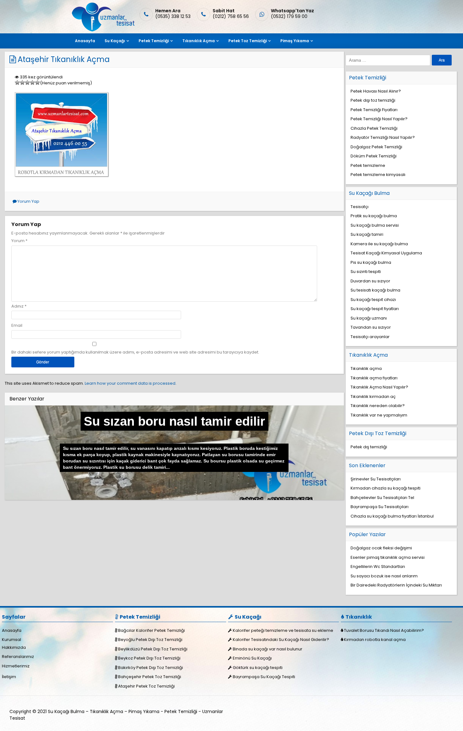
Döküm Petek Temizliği (374, 156)
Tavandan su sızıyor (371, 327)
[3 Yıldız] (27, 82)
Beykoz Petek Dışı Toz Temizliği (149, 658)
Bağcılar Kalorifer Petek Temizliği (151, 630)
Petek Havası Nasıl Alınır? (376, 91)
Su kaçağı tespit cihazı (373, 300)
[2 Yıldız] (22, 82)
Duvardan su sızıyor (370, 281)
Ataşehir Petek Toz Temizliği (146, 686)
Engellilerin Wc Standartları (378, 567)
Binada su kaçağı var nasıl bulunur (267, 649)
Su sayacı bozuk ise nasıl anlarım (384, 576)
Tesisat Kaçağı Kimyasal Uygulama (386, 253)
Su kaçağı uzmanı (369, 318)
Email (16, 325)
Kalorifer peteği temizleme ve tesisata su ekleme (283, 630)
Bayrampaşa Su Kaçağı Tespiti (264, 677)
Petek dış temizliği (369, 447)
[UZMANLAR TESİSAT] (102, 30)
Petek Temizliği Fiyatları (374, 110)
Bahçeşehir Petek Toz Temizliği (149, 677)
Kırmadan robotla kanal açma (375, 640)
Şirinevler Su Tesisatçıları (376, 479)
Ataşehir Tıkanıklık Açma (64, 59)
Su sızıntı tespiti (366, 272)
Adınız (17, 306)
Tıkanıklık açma (366, 368)
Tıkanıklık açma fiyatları (374, 378)
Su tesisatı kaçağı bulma (375, 290)
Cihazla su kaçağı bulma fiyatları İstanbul (392, 516)
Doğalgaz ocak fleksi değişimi (381, 548)
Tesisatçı (360, 207)
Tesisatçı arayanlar (370, 337)
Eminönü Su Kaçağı (252, 658)
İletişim (9, 677)
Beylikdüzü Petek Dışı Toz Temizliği (152, 649)
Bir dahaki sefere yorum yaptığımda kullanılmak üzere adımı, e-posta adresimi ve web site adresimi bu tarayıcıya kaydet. (135, 352)
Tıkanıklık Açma (198, 40)
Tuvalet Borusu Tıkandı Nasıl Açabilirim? (384, 630)
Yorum (19, 241)
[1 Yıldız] (17, 82)
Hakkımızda (14, 647)
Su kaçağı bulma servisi (375, 225)
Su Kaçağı (115, 40)
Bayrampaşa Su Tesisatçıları (380, 507)
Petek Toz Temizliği (247, 40)
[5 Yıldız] (37, 82)
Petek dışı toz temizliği (373, 100)
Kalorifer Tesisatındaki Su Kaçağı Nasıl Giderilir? (281, 640)
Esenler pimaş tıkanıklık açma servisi (388, 557)
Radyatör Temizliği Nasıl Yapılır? (383, 137)
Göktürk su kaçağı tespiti (258, 668)
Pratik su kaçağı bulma (374, 216)
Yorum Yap (28, 201)
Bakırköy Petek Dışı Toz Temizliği (150, 668)
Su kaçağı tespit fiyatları (375, 309)
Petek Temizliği (154, 40)
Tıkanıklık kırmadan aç (373, 397)
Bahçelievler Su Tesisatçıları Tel (382, 498)
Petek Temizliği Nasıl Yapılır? (379, 119)
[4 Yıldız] (32, 82)
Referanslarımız (18, 657)
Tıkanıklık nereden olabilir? (378, 406)
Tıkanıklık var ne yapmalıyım (379, 415)
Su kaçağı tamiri (367, 234)
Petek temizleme (368, 165)
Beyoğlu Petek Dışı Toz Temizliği (150, 640)
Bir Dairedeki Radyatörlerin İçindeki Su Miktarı (396, 585)
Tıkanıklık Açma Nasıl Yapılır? (379, 387)
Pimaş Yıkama (294, 40)
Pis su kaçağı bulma (371, 262)
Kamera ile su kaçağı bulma (379, 244)
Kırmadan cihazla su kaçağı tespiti (385, 488)
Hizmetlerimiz (16, 666)
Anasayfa (85, 40)
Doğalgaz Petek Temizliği (376, 147)
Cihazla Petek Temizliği (374, 128)
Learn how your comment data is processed (130, 383)
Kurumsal (11, 640)
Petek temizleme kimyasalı (378, 175)
